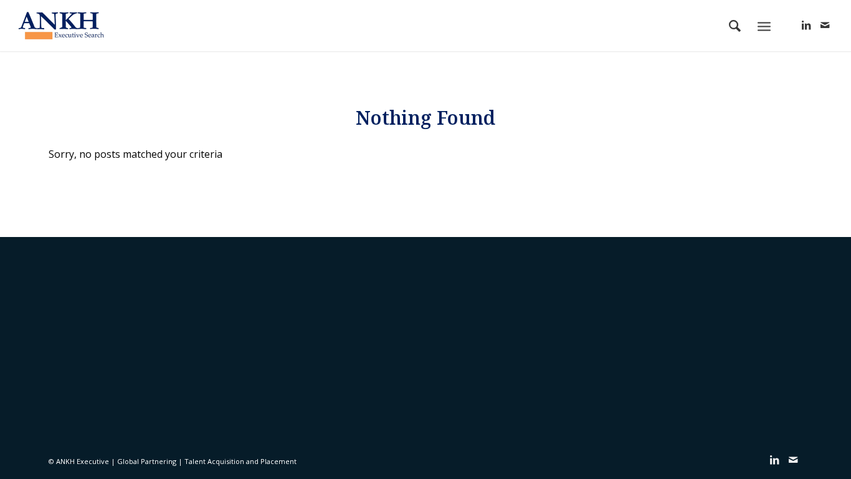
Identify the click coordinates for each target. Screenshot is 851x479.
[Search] (735, 25)
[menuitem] (735, 25)
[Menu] (764, 25)
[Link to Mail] (824, 25)
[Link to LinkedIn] (806, 25)
